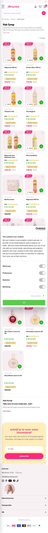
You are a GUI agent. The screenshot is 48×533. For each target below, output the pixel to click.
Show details (36, 296)
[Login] (35, 7)
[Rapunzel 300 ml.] (35, 184)
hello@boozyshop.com (10, 476)
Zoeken (44, 13)
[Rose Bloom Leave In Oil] (13, 360)
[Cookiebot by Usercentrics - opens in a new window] (35, 228)
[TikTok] (18, 481)
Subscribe (24, 456)
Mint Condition (31, 155)
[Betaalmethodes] (8, 525)
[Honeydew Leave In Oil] (35, 316)
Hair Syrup (8, 65)
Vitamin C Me (9, 111)
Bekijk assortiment (3, 6)
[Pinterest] (6, 481)
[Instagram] (3, 481)
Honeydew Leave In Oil (34, 331)
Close (24, 498)
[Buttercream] (13, 184)
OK (24, 303)
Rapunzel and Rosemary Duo (9, 156)
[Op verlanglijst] (20, 45)
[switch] (42, 273)
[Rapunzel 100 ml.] (13, 52)
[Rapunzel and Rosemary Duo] (13, 140)
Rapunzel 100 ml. (10, 67)
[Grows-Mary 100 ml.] (35, 52)
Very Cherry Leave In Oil (12, 332)
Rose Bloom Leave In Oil (13, 375)
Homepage (5, 19)
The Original (30, 111)
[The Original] (35, 96)
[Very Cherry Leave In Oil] (13, 316)
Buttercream (9, 199)
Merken (13, 19)
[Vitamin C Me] (13, 96)
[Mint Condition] (35, 140)
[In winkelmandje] (20, 58)
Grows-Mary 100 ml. (33, 67)
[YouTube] (10, 481)
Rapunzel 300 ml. (32, 199)
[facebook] (14, 481)
